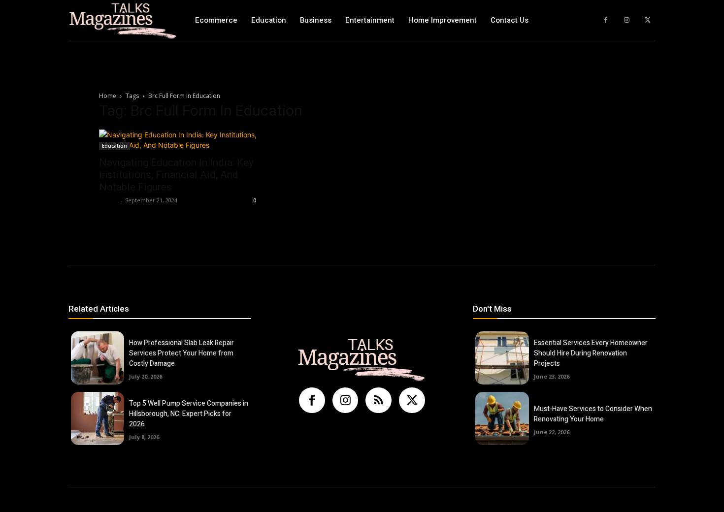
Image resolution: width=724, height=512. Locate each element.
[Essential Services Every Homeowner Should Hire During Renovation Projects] (501, 357)
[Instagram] (627, 20)
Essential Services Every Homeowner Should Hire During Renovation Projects (591, 353)
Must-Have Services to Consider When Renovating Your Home (593, 414)
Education (114, 145)
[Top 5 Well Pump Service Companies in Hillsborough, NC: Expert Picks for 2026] (97, 418)
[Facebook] (605, 20)
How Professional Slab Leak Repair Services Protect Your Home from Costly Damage (181, 353)
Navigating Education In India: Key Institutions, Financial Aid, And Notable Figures (176, 175)
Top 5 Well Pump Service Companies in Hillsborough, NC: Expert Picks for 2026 (188, 413)
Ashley (108, 200)
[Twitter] (647, 20)
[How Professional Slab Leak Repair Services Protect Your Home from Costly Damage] (97, 357)
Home (107, 96)
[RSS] (378, 400)
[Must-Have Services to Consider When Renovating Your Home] (501, 418)
